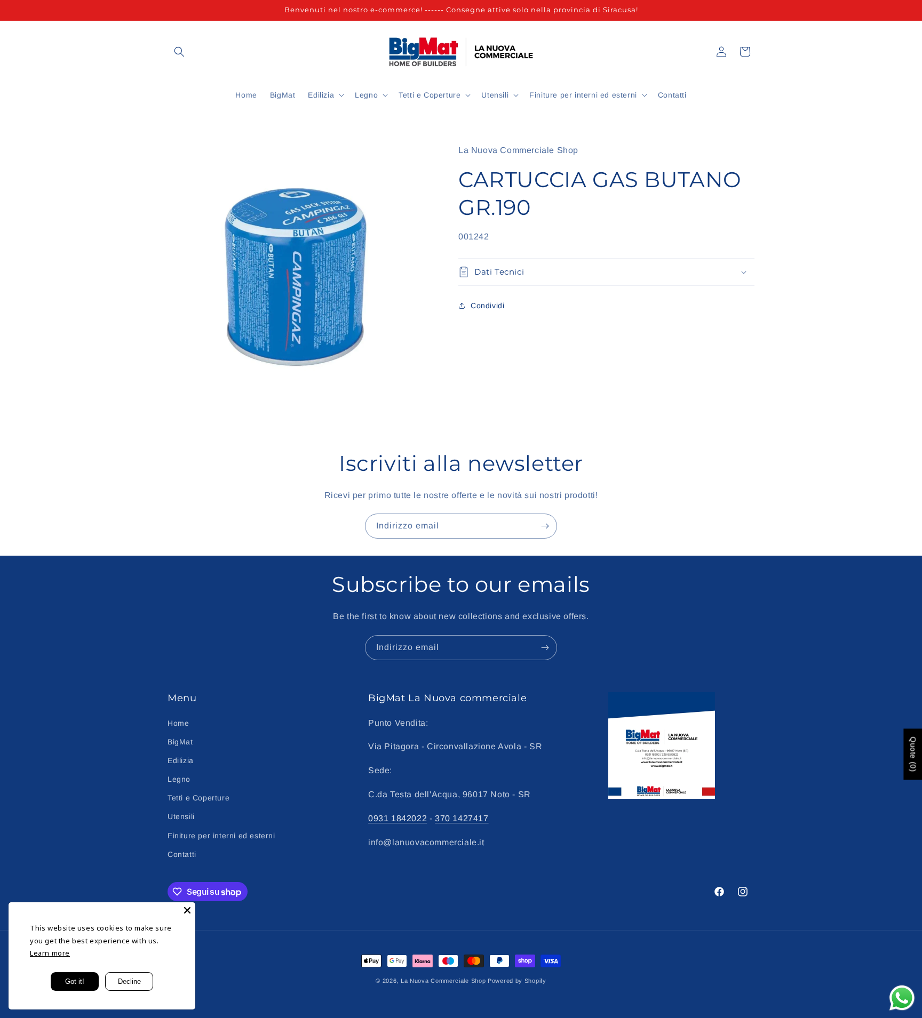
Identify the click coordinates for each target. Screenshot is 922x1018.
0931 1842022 (397, 818)
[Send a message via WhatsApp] (902, 998)
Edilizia (181, 760)
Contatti (182, 854)
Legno (179, 779)
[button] (179, 51)
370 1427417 (462, 818)
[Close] (187, 910)
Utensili (181, 816)
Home (178, 723)
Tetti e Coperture (198, 797)
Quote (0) (913, 754)
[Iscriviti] (545, 526)
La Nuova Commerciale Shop (443, 980)
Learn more (50, 953)
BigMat (180, 742)
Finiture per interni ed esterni (221, 835)
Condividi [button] (487, 305)
